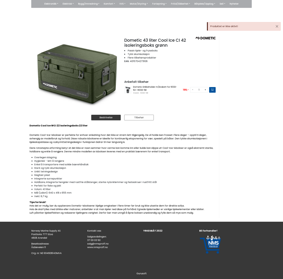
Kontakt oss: (94, 230)
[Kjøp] (212, 90)
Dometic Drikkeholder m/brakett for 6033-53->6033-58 (155, 88)
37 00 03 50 (94, 240)
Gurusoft (141, 273)
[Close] (276, 26)
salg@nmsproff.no (98, 243)
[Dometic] (205, 38)
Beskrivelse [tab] (105, 117)
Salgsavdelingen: (96, 236)
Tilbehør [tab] (139, 117)
